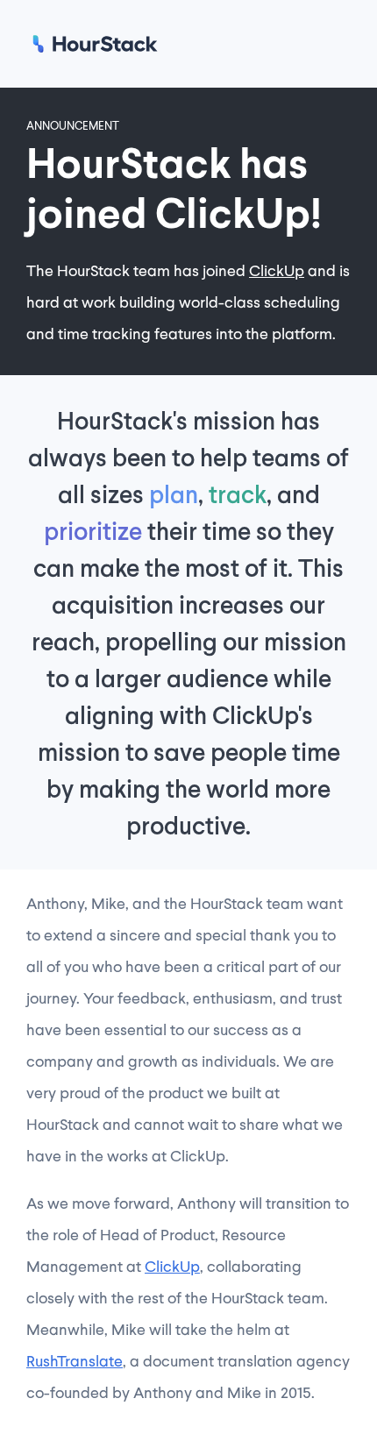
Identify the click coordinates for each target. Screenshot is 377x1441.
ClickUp (276, 270)
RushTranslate (74, 1360)
